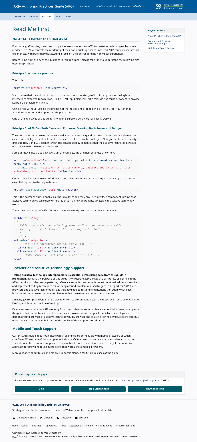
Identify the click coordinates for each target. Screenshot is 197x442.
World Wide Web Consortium (46, 433)
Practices (46, 17)
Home (15, 426)
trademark (33, 436)
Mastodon (66, 418)
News (63, 426)
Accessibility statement (81, 426)
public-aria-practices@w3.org (136, 380)
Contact (25, 426)
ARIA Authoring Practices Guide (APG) (44, 6)
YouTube (83, 418)
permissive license (53, 436)
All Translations (104, 426)
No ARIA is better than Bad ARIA (164, 36)
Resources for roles (125, 426)
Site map (36, 426)
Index (58, 17)
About (69, 17)
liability (22, 436)
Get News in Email (26, 418)
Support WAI (50, 426)
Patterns (33, 17)
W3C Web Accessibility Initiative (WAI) (41, 404)
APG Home (19, 17)
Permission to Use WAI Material (121, 436)
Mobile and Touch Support (161, 48)
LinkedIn (48, 418)
